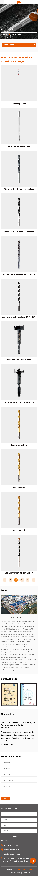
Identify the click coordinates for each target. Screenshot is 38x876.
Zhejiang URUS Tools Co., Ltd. (23, 869)
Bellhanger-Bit (19, 104)
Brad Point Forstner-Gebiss (19, 360)
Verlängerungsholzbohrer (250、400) (19, 317)
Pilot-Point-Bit (19, 487)
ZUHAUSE (4, 34)
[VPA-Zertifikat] (9, 694)
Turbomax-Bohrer (19, 445)
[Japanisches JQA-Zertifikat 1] (28, 694)
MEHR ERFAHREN (8, 745)
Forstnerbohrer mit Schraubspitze (19, 402)
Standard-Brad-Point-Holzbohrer (19, 189)
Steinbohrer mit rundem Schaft (19, 573)
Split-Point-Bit (19, 530)
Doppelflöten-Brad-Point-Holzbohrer (19, 274)
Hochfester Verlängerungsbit (19, 146)
